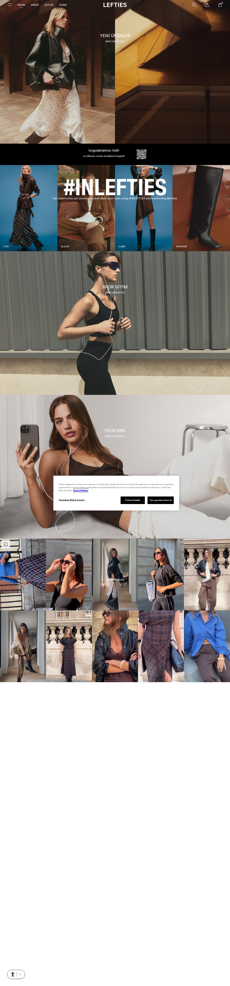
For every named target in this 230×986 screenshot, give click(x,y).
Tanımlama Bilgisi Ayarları (72, 499)
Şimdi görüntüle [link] (115, 41)
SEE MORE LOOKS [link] (115, 580)
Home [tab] (63, 5)
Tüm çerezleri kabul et (161, 500)
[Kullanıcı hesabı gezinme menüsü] (207, 5)
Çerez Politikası (81, 490)
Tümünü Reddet (132, 500)
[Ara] (194, 5)
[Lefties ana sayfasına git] (115, 5)
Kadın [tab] (21, 5)
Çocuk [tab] (48, 5)
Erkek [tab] (35, 5)
